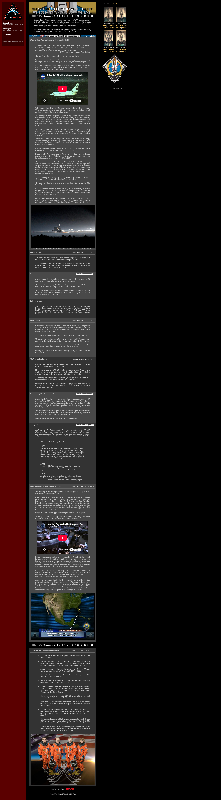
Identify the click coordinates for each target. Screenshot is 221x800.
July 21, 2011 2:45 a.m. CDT (84, 394)
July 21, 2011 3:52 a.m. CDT (84, 320)
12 (85, 16)
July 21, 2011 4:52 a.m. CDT (84, 252)
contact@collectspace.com (68, 794)
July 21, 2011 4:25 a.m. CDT (84, 301)
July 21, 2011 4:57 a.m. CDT (84, 40)
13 (88, 16)
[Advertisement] (13, 87)
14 (92, 16)
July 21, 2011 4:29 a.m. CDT (84, 274)
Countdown (48, 16)
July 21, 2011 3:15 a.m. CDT (84, 359)
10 (78, 16)
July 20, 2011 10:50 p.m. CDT (85, 486)
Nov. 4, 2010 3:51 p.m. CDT (84, 650)
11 (81, 16)
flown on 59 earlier (72, 663)
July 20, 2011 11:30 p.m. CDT (85, 425)
